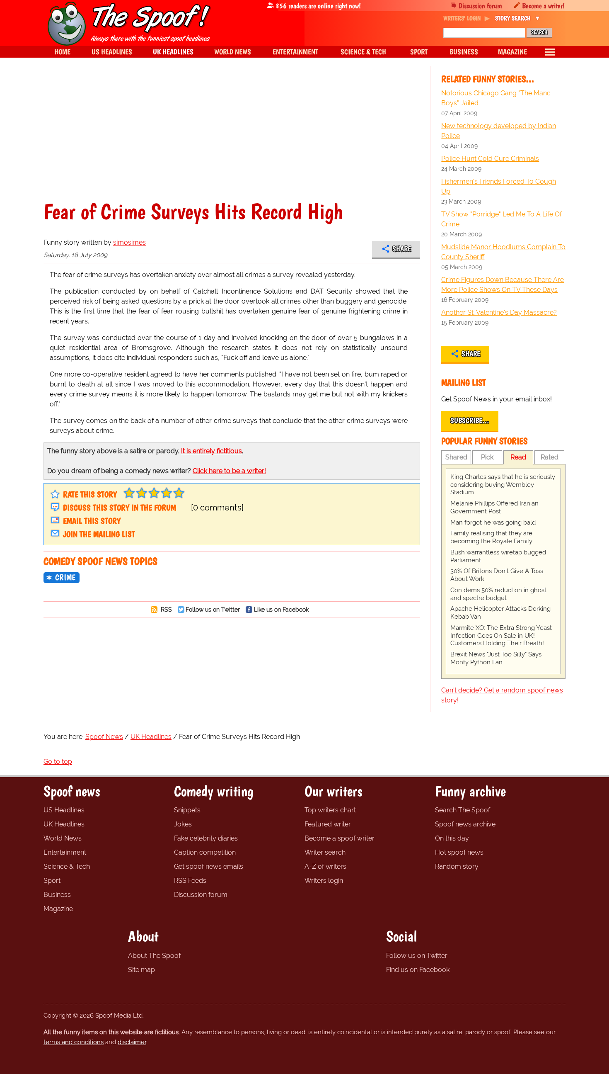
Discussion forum (480, 5)
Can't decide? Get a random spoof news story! (502, 695)
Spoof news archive (465, 824)
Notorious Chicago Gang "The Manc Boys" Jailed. (496, 98)
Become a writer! (543, 5)
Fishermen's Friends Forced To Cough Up (498, 186)
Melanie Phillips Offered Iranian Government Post (494, 507)
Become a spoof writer (339, 838)
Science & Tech (67, 866)
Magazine (58, 909)
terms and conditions (74, 1042)
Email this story (92, 521)
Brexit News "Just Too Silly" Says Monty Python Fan (495, 658)
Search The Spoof (462, 810)
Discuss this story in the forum (119, 508)
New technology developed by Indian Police (498, 131)
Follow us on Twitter (213, 609)
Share (401, 248)
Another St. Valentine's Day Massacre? (499, 312)
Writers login (323, 880)
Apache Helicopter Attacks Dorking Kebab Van (500, 612)
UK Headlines (64, 824)
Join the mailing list (99, 534)
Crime (65, 577)
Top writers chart (330, 810)
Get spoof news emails (208, 866)
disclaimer (132, 1042)
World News (63, 838)
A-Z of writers (325, 866)
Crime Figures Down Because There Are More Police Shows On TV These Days (502, 285)
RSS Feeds (190, 880)
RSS (165, 609)
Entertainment (65, 852)
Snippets (187, 810)
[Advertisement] (232, 138)
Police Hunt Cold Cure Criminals (490, 159)
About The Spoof (154, 956)
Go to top (58, 761)
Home (62, 51)
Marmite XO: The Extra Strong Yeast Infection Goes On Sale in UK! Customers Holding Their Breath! (501, 635)
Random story (457, 866)
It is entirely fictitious (211, 451)
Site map (141, 970)
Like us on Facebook (281, 609)
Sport (52, 880)
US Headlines (64, 810)
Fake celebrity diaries (206, 838)
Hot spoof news (459, 852)
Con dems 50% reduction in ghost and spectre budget (498, 594)
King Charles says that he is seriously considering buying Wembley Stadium (502, 484)
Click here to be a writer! (229, 471)
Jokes (183, 824)
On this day (452, 838)
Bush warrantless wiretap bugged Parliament (498, 556)
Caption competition (205, 852)
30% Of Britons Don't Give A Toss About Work (496, 575)
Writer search (325, 852)
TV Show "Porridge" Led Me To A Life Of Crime (501, 219)
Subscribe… (469, 420)
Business (57, 895)
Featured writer (327, 824)
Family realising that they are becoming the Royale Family (491, 537)
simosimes (129, 242)
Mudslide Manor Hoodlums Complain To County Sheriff (503, 252)
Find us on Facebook (418, 970)
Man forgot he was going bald (493, 522)
